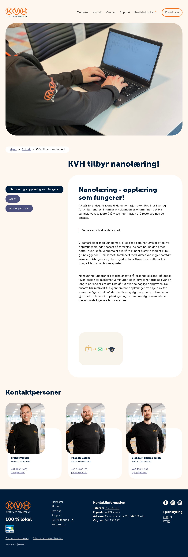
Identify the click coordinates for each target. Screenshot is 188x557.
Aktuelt (97, 12)
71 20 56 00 (112, 508)
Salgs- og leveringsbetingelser (48, 538)
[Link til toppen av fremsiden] (16, 12)
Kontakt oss (172, 12)
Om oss (111, 12)
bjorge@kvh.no (139, 472)
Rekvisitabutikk (143, 12)
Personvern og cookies (17, 538)
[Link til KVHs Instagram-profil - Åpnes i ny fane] (172, 502)
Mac (165, 516)
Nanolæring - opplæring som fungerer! (35, 189)
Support (125, 12)
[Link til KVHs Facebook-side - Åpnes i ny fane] (165, 502)
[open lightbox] (101, 348)
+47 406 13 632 (140, 469)
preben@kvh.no (79, 472)
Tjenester (83, 12)
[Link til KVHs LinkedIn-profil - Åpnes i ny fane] (179, 502)
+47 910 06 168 (79, 469)
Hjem (13, 149)
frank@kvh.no (18, 472)
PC (165, 521)
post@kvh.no (111, 512)
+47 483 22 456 (19, 469)
